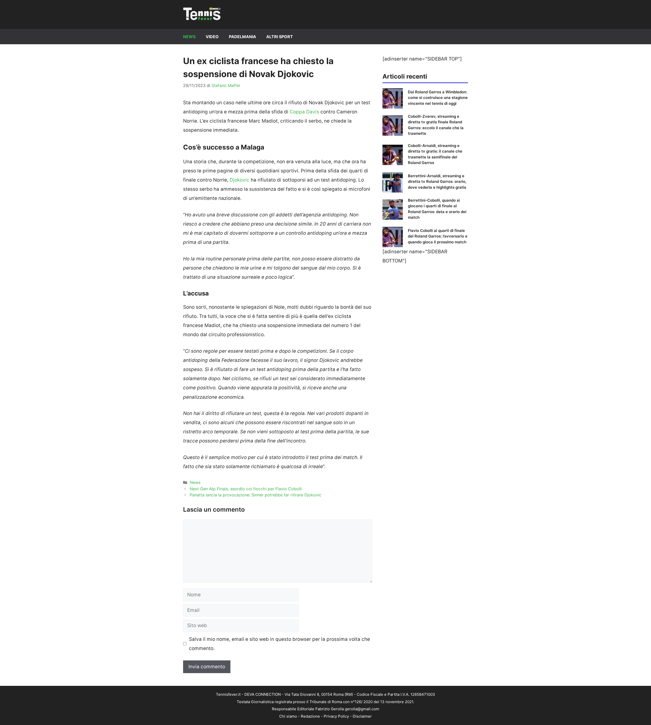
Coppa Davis (304, 112)
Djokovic (239, 180)
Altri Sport (279, 36)
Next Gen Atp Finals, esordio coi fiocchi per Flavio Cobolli (246, 488)
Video (212, 36)
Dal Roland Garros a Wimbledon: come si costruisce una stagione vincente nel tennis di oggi (438, 98)
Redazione (310, 716)
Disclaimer (362, 716)
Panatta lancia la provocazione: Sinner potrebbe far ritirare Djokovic (255, 494)
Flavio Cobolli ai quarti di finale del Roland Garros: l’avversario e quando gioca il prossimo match (437, 236)
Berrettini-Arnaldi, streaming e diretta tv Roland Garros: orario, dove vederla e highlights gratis (437, 181)
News (189, 36)
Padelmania (242, 36)
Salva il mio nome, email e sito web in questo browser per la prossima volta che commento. (279, 643)
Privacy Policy (336, 716)
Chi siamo (288, 716)
